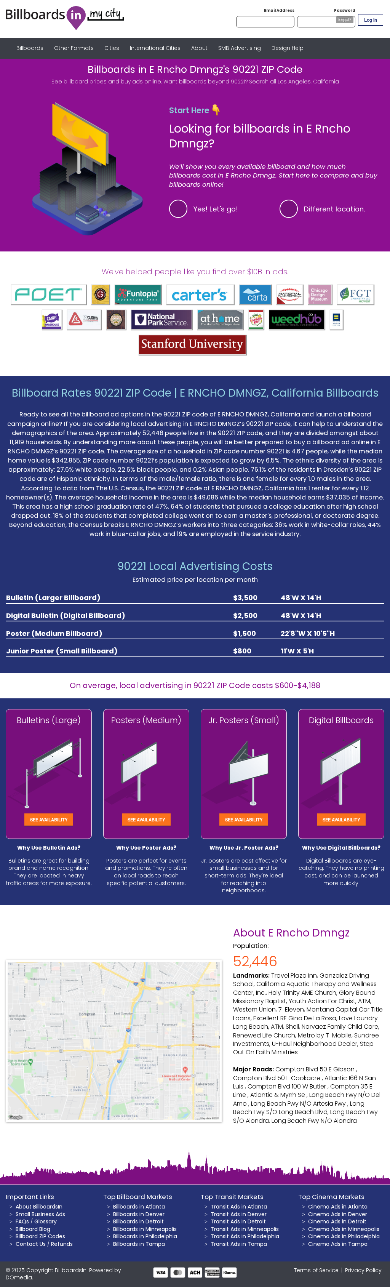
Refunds (62, 1244)
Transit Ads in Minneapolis (245, 1229)
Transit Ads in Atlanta (239, 1206)
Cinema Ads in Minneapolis (343, 1229)
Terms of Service (316, 1270)
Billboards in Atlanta (139, 1206)
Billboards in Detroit (138, 1221)
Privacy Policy (363, 1270)
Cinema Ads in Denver (337, 1214)
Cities (111, 48)
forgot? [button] (344, 19)
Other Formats (74, 48)
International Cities (155, 48)
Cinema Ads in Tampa (338, 1244)
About (199, 48)
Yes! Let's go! (215, 209)
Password (344, 10)
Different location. (334, 209)
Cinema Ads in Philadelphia (344, 1236)
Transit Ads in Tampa (239, 1244)
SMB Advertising (239, 48)
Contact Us (31, 1244)
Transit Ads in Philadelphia (245, 1236)
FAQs (22, 1221)
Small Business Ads (40, 1214)
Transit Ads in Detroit (238, 1221)
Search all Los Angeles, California (294, 81)
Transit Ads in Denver (239, 1214)
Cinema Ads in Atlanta (338, 1206)
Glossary (45, 1221)
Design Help (288, 48)
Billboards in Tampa (139, 1244)
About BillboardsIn (39, 1206)
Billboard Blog (33, 1229)
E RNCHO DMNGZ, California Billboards (279, 393)
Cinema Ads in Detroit (337, 1221)
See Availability (48, 819)
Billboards (29, 48)
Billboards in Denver (139, 1214)
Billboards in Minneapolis (145, 1229)
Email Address (279, 10)
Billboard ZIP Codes (40, 1236)
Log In (370, 19)
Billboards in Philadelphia (145, 1236)
